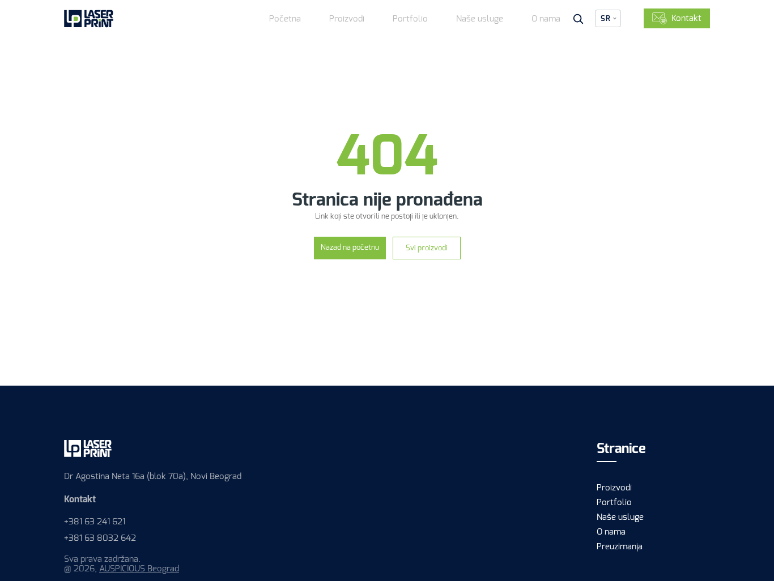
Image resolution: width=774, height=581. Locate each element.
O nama (545, 18)
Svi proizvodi (427, 248)
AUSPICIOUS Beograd (139, 568)
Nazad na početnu (350, 247)
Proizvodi (346, 18)
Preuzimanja (620, 546)
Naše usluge (479, 18)
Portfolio (410, 18)
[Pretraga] (578, 18)
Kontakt (686, 18)
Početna (285, 18)
